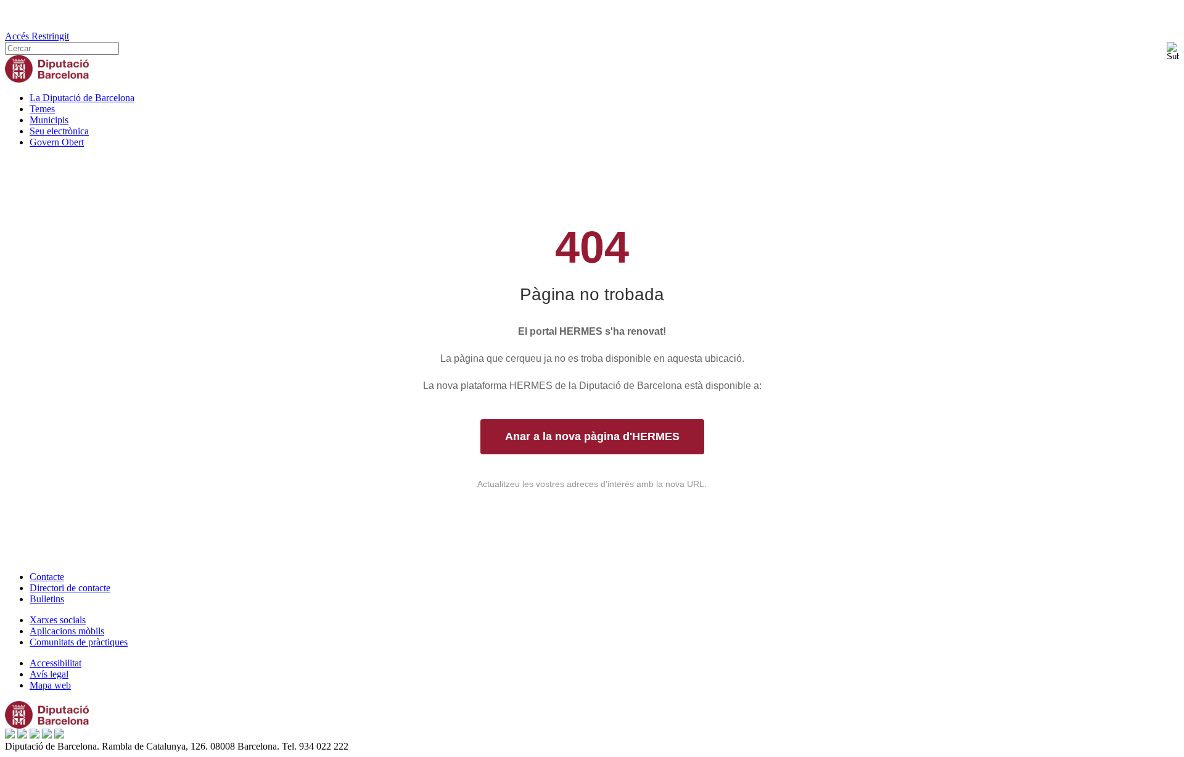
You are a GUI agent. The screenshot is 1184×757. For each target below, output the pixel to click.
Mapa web (50, 685)
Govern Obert (57, 142)
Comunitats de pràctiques (79, 642)
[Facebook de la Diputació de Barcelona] (10, 735)
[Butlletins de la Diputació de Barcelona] (59, 735)
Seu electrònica (59, 131)
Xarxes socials (58, 620)
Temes (42, 109)
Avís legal (49, 674)
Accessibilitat (55, 663)
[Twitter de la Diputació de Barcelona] (22, 735)
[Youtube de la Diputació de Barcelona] (34, 735)
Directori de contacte (70, 588)
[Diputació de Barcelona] (47, 79)
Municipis (49, 120)
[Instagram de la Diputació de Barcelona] (47, 735)
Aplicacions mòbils (67, 631)
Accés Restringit (37, 36)
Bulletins (47, 599)
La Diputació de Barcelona (82, 97)
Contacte (47, 576)
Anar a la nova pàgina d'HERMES (592, 436)
